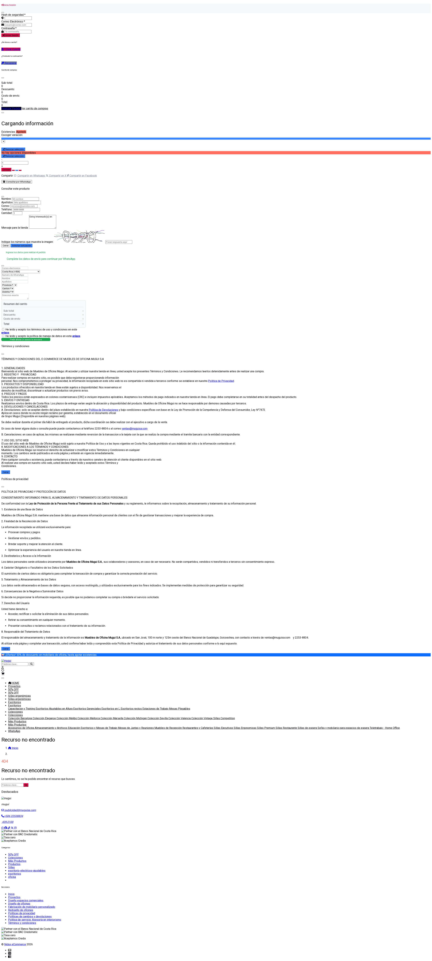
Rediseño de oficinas (20, 910)
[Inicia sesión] (2, 667)
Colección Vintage (202, 718)
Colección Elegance (45, 718)
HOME (15, 683)
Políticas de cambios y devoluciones (30, 916)
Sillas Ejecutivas (224, 728)
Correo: (5, 205)
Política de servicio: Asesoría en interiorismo (34, 919)
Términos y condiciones (22, 923)
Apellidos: (7, 202)
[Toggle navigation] (2, 678)
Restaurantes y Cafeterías (198, 728)
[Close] (2, 77)
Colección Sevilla (157, 718)
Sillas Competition (224, 718)
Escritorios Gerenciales (87, 708)
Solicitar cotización (21, 245)
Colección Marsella (112, 718)
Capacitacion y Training (22, 708)
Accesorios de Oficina (21, 728)
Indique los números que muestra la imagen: (27, 241)
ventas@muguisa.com (134, 428)
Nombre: (6, 198)
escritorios (14, 873)
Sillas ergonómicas (19, 695)
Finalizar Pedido (11, 108)
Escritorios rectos (131, 708)
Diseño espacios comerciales (25, 900)
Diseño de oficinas (19, 903)
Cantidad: (6, 213)
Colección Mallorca (89, 718)
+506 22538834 (13, 816)
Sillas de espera (308, 728)
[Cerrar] (2, 12)
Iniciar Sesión (11, 35)
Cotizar (6, 169)
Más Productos (17, 721)
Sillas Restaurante (287, 728)
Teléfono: (6, 209)
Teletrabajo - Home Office (385, 728)
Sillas (11, 867)
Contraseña (9, 28)
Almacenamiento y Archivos (51, 728)
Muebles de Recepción (168, 728)
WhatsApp (14, 731)
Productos (14, 864)
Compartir (7, 175)
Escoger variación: (12, 135)
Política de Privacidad (221, 381)
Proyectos (14, 686)
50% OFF (13, 689)
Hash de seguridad (13, 14)
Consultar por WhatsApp (18, 181)
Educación (74, 728)
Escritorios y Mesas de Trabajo (99, 728)
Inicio (11, 894)
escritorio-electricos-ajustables (26, 870)
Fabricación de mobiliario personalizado (31, 906)
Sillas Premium (266, 728)
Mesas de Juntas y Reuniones (136, 728)
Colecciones (15, 711)
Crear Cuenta (12, 49)
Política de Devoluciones (103, 409)
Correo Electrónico (13, 21)
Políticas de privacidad (21, 913)
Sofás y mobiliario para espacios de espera (344, 728)
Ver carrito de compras (34, 108)
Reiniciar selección (15, 149)
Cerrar (6, 245)
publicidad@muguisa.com (20, 810)
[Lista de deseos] (2, 670)
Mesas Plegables (179, 708)
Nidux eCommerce (15, 944)
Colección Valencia (179, 718)
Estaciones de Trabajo (155, 708)
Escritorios (14, 702)
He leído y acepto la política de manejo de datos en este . (43, 336)
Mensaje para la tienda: (14, 227)
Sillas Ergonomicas (245, 728)
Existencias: (8, 131)
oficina (12, 877)
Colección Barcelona (20, 718)
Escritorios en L (111, 708)
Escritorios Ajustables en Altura (54, 708)
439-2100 (7, 822)
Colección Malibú (67, 718)
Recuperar (10, 63)
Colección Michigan (135, 718)
